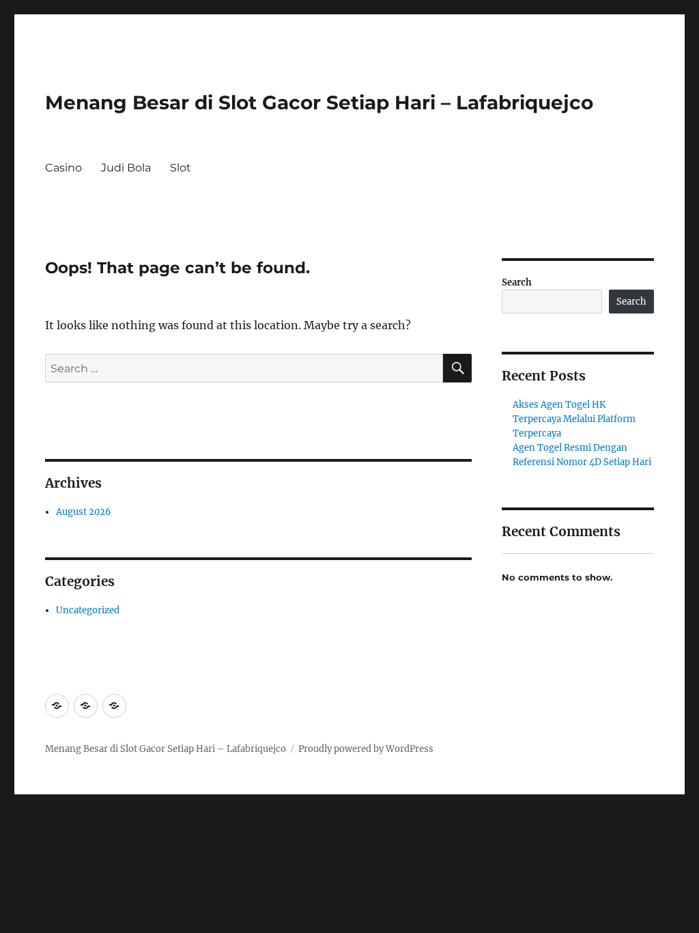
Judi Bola (126, 167)
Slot (180, 167)
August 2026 (83, 512)
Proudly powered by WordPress (365, 749)
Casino (63, 167)
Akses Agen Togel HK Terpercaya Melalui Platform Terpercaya (574, 419)
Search (517, 282)
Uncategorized (87, 610)
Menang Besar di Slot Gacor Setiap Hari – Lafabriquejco (319, 102)
